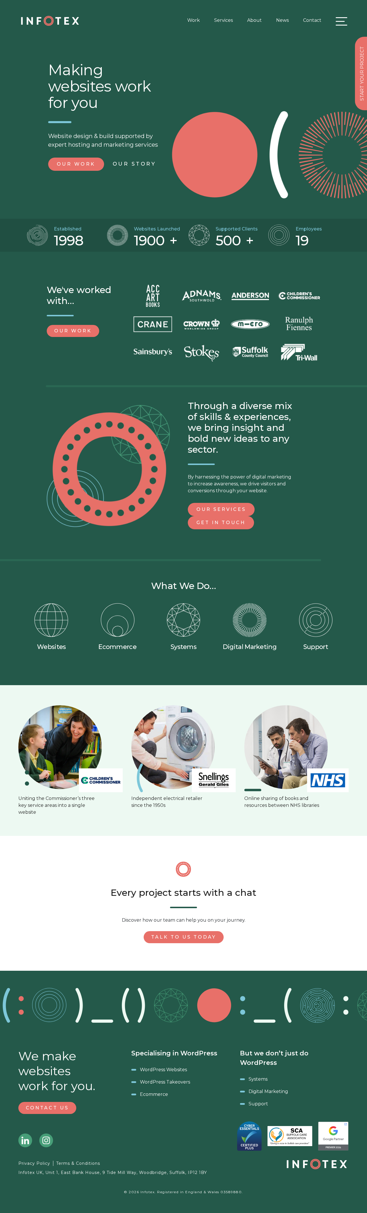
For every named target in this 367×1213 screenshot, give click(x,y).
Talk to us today (183, 937)
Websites (51, 647)
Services (223, 20)
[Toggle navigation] (340, 21)
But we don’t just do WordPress (274, 1058)
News (282, 20)
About (254, 20)
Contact (312, 20)
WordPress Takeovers (165, 1082)
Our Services (221, 509)
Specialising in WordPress (174, 1053)
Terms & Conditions (78, 1163)
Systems (183, 647)
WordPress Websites (163, 1069)
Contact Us (47, 1108)
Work (193, 20)
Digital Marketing (249, 647)
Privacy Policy (34, 1163)
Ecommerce (117, 647)
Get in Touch (220, 522)
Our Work (73, 331)
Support (315, 647)
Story (134, 164)
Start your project (362, 73)
